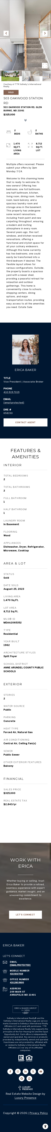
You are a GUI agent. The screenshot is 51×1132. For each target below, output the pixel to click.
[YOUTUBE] (41, 1071)
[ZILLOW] (29, 1078)
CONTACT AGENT (25, 422)
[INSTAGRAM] (18, 1071)
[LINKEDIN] (25, 1071)
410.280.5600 (17, 982)
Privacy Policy (38, 1113)
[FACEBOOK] (10, 1071)
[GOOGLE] (22, 1078)
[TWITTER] (33, 1071)
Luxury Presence (25, 1097)
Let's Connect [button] (25, 915)
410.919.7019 (12, 392)
